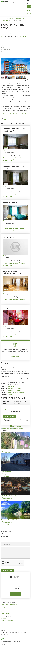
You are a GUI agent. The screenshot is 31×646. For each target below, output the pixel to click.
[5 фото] (15, 141)
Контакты (3, 624)
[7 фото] (15, 177)
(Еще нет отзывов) (6, 34)
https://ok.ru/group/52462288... (16, 390)
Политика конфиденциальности (9, 626)
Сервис (3, 533)
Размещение (4, 536)
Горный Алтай (5, 610)
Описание (4, 43)
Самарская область (6, 613)
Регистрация (4, 622)
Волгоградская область (7, 611)
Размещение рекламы (7, 620)
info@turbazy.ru (5, 637)
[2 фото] (15, 317)
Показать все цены (10, 416)
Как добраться (5, 49)
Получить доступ (15, 356)
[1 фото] (15, 212)
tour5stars (10, 394)
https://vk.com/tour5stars (14, 388)
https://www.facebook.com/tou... (16, 392)
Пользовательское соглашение (9, 627)
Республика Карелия (6, 608)
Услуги (3, 47)
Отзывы (3, 52)
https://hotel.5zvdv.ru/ (13, 386)
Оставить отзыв (7, 570)
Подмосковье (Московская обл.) (9, 604)
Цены (2, 45)
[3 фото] (15, 283)
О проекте (3, 618)
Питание (3, 540)
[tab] (15, 147)
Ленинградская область (7, 606)
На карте (23, 36)
